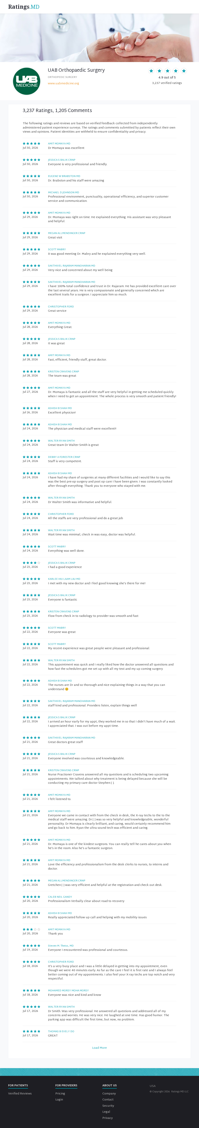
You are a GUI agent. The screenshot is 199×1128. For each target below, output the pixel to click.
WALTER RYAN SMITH (61, 441)
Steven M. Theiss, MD (61, 946)
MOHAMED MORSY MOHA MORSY (68, 990)
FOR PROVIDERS (66, 1085)
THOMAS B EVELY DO (61, 1031)
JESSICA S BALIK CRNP (61, 160)
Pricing (60, 1093)
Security (108, 1106)
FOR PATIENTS (18, 1085)
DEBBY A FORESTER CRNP (64, 457)
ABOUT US (109, 1085)
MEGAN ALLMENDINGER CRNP (66, 233)
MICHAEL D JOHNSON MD (63, 192)
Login (59, 1099)
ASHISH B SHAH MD (60, 408)
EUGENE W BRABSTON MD (64, 176)
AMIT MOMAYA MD (59, 144)
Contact (107, 1099)
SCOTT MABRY (57, 249)
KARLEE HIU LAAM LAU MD (64, 579)
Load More (99, 1048)
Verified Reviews (20, 1093)
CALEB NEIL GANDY (60, 897)
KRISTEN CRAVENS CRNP (63, 371)
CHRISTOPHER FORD (61, 307)
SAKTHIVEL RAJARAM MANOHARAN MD (71, 266)
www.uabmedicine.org (63, 83)
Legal (106, 1112)
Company (109, 1093)
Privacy (107, 1118)
